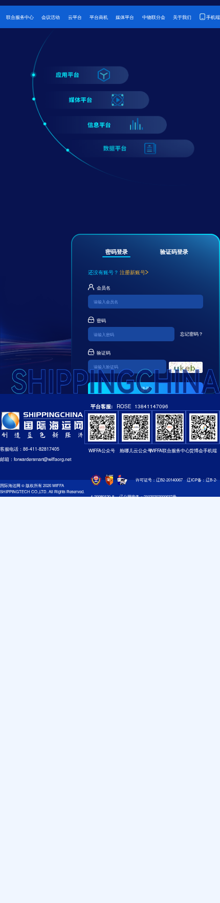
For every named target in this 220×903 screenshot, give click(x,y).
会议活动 (50, 17)
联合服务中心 (20, 17)
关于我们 (182, 17)
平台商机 (99, 17)
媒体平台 (125, 17)
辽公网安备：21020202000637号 (148, 496)
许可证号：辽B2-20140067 (159, 479)
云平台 (75, 17)
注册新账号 (132, 272)
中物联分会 (153, 17)
